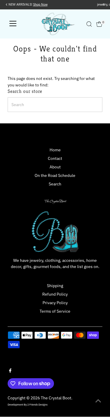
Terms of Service (55, 311)
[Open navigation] (13, 24)
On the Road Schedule (55, 175)
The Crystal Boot (56, 398)
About (55, 167)
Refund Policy (55, 294)
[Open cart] (99, 24)
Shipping (55, 285)
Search (55, 184)
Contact (55, 158)
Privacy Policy (55, 302)
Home (55, 150)
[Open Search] (89, 24)
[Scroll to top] (98, 401)
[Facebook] (10, 371)
